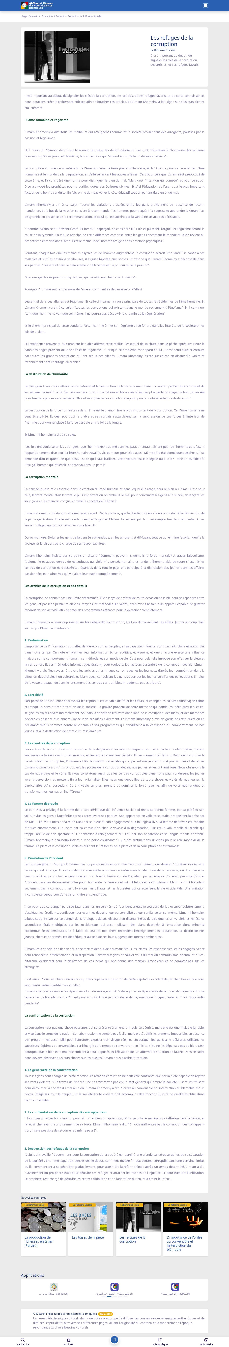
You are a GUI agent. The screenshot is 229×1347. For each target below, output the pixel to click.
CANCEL (19, 1333)
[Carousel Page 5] (126, 1296)
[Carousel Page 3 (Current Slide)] (114, 1296)
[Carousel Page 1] (103, 1296)
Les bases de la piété (88, 1237)
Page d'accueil (30, 16)
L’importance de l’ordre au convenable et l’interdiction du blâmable (184, 1243)
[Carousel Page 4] (120, 1296)
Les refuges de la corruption (132, 1239)
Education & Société (53, 16)
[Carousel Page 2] (109, 1296)
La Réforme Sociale (90, 16)
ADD (29, 1333)
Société (72, 16)
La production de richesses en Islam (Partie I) (38, 1241)
